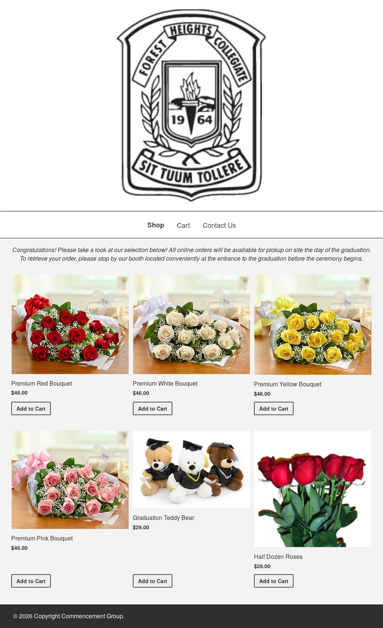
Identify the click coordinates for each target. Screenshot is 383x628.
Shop (155, 225)
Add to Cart (33, 408)
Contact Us (219, 225)
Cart (183, 225)
